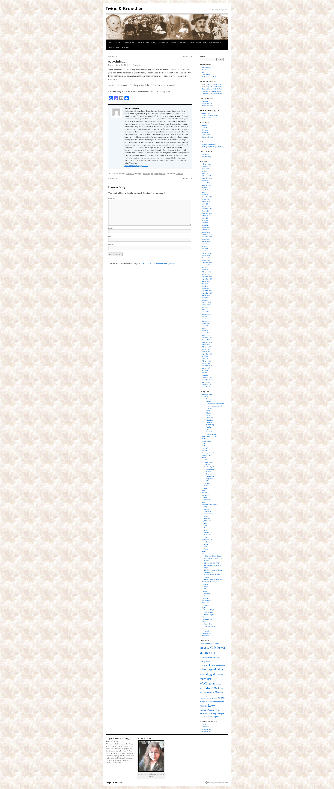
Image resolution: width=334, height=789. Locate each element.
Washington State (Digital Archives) (213, 147)
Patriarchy (209, 422)
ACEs (205, 460)
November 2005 (207, 387)
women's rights (212, 716)
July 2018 (205, 267)
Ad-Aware (205, 125)
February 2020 (206, 230)
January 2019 (206, 255)
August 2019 (206, 241)
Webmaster (205, 636)
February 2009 (206, 347)
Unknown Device (207, 137)
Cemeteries (129, 42)
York (205, 537)
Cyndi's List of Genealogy (210, 115)
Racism (208, 429)
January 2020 (206, 232)
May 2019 (205, 248)
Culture (140, 42)
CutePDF (205, 127)
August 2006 (206, 382)
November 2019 (207, 237)
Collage (218, 657)
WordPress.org (206, 731)
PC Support (205, 584)
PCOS (206, 485)
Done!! (204, 70)
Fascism (208, 415)
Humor (183, 42)
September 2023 (207, 178)
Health (204, 457)
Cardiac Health (208, 462)
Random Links (206, 600)
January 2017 (206, 274)
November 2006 (207, 380)
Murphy (212, 693)
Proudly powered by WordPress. (218, 782)
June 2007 (205, 373)
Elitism (208, 410)
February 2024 (206, 176)
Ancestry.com (206, 113)
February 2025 (206, 164)
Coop (205, 525)
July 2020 (205, 218)
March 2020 (205, 227)
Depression (209, 474)
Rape (205, 488)
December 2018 (206, 258)
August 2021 (206, 201)
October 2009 (206, 340)
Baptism (206, 509)
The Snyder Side (207, 619)
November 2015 (207, 291)
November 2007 (207, 366)
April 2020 (205, 225)
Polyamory (207, 500)
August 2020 (206, 216)
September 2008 (207, 354)
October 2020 (206, 211)
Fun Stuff (205, 448)
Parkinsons (207, 483)
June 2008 (205, 356)
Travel (203, 621)
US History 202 (209, 572)
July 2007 (205, 370)
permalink (179, 173)
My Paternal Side (207, 539)
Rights (204, 607)
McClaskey (207, 542)
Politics (206, 396)
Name (111, 228)
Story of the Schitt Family (214, 84)
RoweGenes (205, 154)
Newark (219, 692)
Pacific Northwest (209, 626)
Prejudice (208, 427)
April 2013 (205, 309)
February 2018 (206, 272)
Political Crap (210, 425)
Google (206, 586)
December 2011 (206, 321)
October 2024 (206, 169)
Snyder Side (114, 47)
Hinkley (206, 528)
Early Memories (216, 91)
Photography (215, 42)
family (206, 669)
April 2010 (205, 335)
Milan (223, 689)
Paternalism (209, 420)
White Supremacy (211, 434)
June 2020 (205, 220)
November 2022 (207, 185)
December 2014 (206, 298)
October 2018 (206, 260)
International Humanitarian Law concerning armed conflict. (216, 405)
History (174, 42)
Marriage (206, 605)
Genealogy (163, 42)
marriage (205, 678)
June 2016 (205, 286)
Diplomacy (209, 401)
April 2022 (205, 192)
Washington (203, 717)
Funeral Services (209, 514)
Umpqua (220, 713)
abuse (202, 643)
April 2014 (205, 300)
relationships (219, 701)
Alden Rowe (205, 648)
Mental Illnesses (209, 469)
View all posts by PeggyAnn (136, 165)
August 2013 (206, 305)
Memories (207, 593)
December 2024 (206, 166)
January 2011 (206, 333)
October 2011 (206, 323)
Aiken (205, 523)
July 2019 (205, 244)
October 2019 (206, 239)
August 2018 (206, 265)
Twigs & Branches (124, 9)
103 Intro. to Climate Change (213, 556)
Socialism (209, 432)
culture (208, 661)
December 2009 (206, 337)
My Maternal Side (207, 521)
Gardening (151, 42)
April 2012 (205, 319)
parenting (221, 697)
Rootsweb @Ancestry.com (210, 118)
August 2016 (206, 281)
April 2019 (205, 251)
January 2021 (206, 206)
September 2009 (207, 342)
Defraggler (205, 130)
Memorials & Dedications (210, 504)
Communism (210, 399)
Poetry (206, 596)
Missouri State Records (209, 144)
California (217, 647)
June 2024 (205, 171)
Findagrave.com (207, 103)
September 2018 (207, 262)
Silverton (219, 710)
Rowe (205, 546)
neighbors (155, 173)
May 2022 (205, 190)
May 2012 (205, 316)
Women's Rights (209, 614)
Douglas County (208, 665)
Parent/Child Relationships (210, 582)
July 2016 (205, 283)
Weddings (207, 518)
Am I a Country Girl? (208, 67)
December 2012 (206, 314)
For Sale (204, 446)
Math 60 (206, 631)
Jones (205, 530)
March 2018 (205, 269)
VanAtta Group (206, 157)
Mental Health (213, 688)
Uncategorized (206, 633)
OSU (203, 553)
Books (204, 439)
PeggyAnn (136, 65)
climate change (208, 657)
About (118, 42)
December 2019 (206, 234)
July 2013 (205, 307)
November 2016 (207, 276)
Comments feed (206, 729)
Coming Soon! (206, 74)
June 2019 (205, 246)
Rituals (206, 516)
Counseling (207, 511)
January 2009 (206, 349)
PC (207, 701)
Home (111, 42)
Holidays (204, 493)
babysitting (147, 173)
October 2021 (206, 199)
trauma (207, 713)
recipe (211, 701)
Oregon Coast (208, 624)
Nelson (206, 544)
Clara (203, 89)
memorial (218, 684)
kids (215, 674)
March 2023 (205, 180)
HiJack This (205, 132)
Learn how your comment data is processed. (159, 263)
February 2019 (206, 253)
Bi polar (208, 471)
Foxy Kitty (112, 56)
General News (206, 455)
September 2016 (207, 279)
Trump (213, 713)
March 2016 (205, 288)
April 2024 (205, 173)
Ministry (204, 507)
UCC (203, 629)
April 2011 (205, 328)
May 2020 (205, 223)
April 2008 (205, 359)
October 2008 (206, 351)
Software (204, 617)
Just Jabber (130, 173)
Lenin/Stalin (209, 418)
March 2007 (205, 375)
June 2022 (205, 187)
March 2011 (205, 330)
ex (200, 669)
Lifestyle (204, 497)
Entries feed (205, 727)
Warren (206, 549)
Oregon (211, 697)
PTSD (208, 481)
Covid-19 (207, 464)
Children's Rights (209, 610)
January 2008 (206, 363)
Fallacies (208, 413)
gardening (216, 669)
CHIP (212, 652)
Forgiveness (209, 478)
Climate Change (206, 441)
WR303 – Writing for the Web (213, 579)
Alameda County (212, 643)
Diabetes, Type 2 (209, 467)
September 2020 (207, 213)
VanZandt (207, 535)
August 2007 (206, 368)
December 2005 (206, 384)
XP (205, 589)
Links (191, 42)
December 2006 (206, 377)
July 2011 (205, 326)
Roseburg (203, 705)
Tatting (125, 47)
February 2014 (206, 302)
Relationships (206, 603)
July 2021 (205, 204)
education (221, 665)
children (205, 652)
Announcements (207, 394)
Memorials (201, 42)
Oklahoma (202, 698)
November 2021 (207, 197)
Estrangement (210, 476)
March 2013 (205, 312)
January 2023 (206, 183)
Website (111, 244)
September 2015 (207, 293)
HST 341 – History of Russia (213, 570)
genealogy (206, 674)
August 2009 (206, 344)
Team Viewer (206, 134)
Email (110, 236)
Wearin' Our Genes (207, 106)
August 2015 (206, 295)
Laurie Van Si (206, 93)
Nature (204, 551)
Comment (112, 198)
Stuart (202, 713)
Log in (204, 724)
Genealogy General (208, 453)
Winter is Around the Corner (210, 77)
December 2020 (206, 208)
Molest (207, 692)
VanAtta (206, 532)
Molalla (202, 693)
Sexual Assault (208, 612)
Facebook (205, 101)
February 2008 (206, 361)
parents (162, 173)
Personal (204, 591)
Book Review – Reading (209, 436)
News (203, 72)
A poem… (187, 56)
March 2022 (205, 194)
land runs (220, 674)
